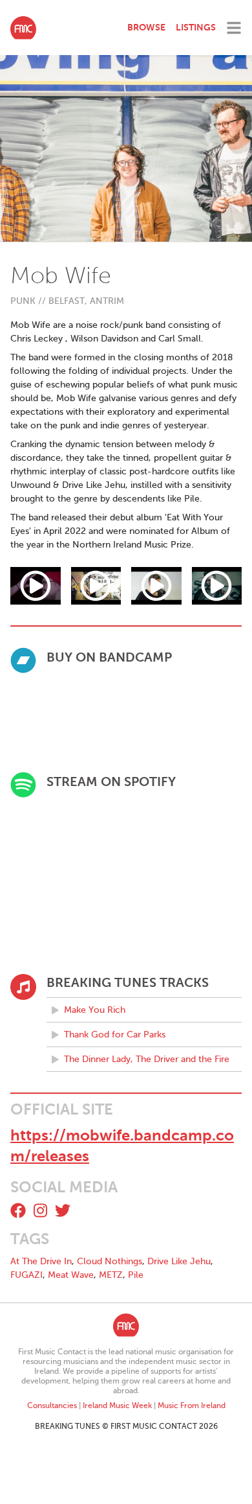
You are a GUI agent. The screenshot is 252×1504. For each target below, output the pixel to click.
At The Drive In (41, 1261)
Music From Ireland (192, 1405)
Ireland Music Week (117, 1405)
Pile (135, 1275)
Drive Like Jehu (179, 1261)
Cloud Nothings (109, 1261)
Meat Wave (71, 1275)
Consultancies (52, 1405)
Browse (146, 27)
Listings (196, 27)
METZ (111, 1275)
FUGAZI (26, 1275)
